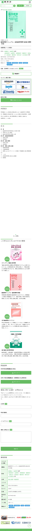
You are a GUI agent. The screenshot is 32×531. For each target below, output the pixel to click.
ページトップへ (29, 525)
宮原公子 (11, 474)
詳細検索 (27, 5)
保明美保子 (18, 53)
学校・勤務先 (4, 412)
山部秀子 (13, 53)
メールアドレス (6, 421)
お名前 (4, 404)
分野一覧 (20, 5)
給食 (21, 63)
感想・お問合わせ (6, 430)
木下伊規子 (25, 55)
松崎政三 (6, 51)
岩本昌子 (9, 55)
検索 (14, 6)
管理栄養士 (15, 63)
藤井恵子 (14, 55)
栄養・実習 (10, 64)
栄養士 (9, 63)
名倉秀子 (12, 51)
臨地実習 (10, 9)
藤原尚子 (24, 53)
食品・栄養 (5, 9)
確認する (16, 449)
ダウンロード (17, 373)
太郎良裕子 (7, 53)
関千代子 (19, 55)
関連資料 (17, 73)
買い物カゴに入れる (17, 100)
